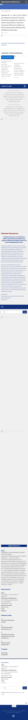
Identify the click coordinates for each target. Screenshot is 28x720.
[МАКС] (25, 86)
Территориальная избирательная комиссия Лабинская (11, 2)
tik (2, 32)
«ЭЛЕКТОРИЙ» (4, 654)
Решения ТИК (7, 11)
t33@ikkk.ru (3, 610)
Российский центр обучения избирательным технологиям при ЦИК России (8, 636)
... (13, 584)
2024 (2, 11)
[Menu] (26, 2)
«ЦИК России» (4, 652)
